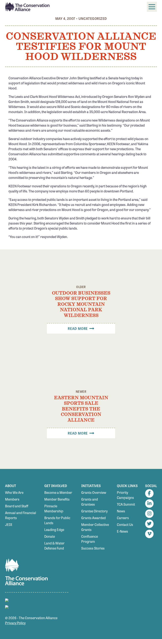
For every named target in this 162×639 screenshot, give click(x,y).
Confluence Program (89, 539)
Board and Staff (16, 506)
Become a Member (58, 492)
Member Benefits (57, 499)
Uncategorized (92, 18)
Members (12, 499)
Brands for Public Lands (57, 520)
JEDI (8, 524)
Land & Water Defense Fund (54, 546)
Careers (123, 517)
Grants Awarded (93, 517)
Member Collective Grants (95, 527)
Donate (49, 536)
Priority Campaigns (125, 495)
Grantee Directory (94, 511)
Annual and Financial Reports (20, 515)
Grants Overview (93, 492)
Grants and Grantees (89, 502)
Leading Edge (54, 529)
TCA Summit (126, 504)
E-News (122, 531)
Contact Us (125, 524)
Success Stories (93, 548)
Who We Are (14, 492)
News (121, 511)
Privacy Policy (15, 622)
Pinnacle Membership (53, 508)
